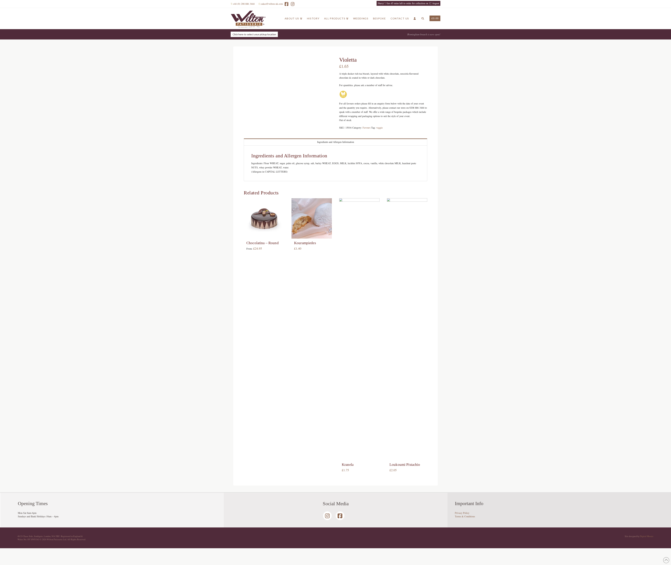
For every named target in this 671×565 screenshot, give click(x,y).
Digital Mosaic (647, 536)
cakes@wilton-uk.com (272, 3)
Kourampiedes (305, 243)
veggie (379, 127)
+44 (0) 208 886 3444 (244, 3)
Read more (311, 232)
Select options (265, 232)
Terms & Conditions (465, 516)
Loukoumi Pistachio (404, 464)
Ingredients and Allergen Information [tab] (335, 142)
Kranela (347, 464)
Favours (366, 127)
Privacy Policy (462, 513)
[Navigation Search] (422, 18)
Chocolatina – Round (262, 243)
